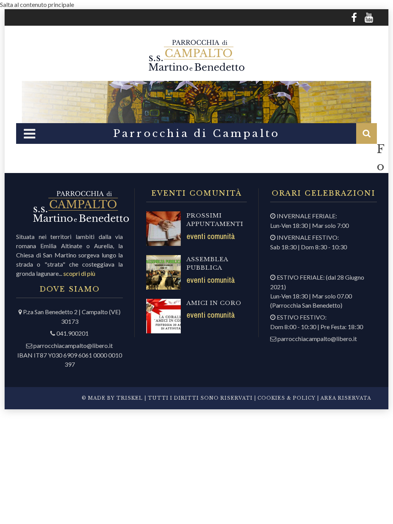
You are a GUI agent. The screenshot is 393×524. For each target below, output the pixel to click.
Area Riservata (345, 398)
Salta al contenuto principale (37, 4)
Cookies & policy (285, 398)
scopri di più (79, 273)
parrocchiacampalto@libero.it (73, 345)
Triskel (129, 398)
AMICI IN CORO (214, 302)
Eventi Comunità (211, 236)
